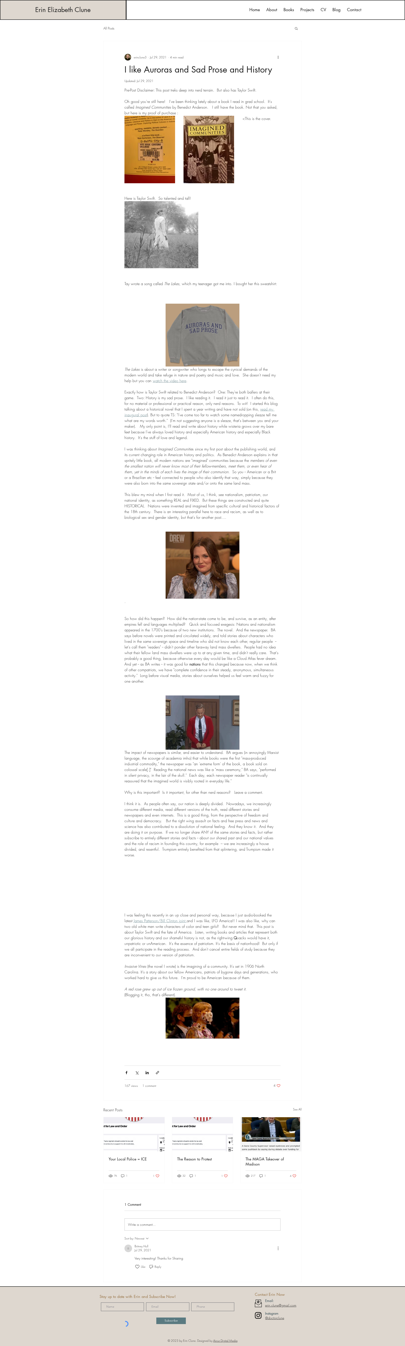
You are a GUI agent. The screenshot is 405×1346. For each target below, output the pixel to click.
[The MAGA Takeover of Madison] (270, 1134)
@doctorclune (274, 1318)
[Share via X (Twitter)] (137, 1073)
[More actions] (278, 57)
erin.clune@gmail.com (280, 1305)
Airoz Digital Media (225, 1341)
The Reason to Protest (194, 1158)
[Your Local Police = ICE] (134, 1134)
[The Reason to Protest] (202, 1134)
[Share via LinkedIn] (147, 1073)
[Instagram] (258, 1315)
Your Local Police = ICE (128, 1158)
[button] (296, 28)
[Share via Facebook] (126, 1073)
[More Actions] (278, 1248)
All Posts (108, 28)
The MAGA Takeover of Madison (265, 1161)
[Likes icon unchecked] (137, 1266)
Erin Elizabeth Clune (63, 9)
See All (297, 1109)
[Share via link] (157, 1073)
